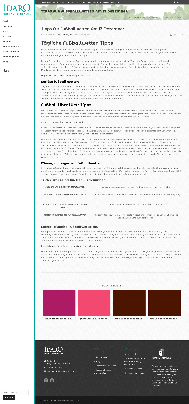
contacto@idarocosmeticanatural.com (103, 2)
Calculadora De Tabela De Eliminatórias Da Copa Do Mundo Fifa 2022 (130, 319)
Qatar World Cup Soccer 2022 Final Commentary (95, 319)
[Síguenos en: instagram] (52, 380)
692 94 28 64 (76, 2)
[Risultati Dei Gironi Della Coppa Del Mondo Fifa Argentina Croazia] (59, 303)
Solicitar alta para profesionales (102, 371)
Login (178, 2)
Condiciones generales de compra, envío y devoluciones (135, 361)
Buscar (8, 398)
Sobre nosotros (102, 357)
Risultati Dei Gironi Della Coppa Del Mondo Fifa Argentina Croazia (59, 319)
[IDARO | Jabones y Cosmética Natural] (17, 9)
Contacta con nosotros (106, 366)
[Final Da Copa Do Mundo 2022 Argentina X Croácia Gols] (164, 303)
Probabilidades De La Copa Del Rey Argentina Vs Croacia (69, 246)
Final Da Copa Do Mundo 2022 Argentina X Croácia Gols (165, 319)
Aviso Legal (130, 354)
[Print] (171, 34)
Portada (134, 17)
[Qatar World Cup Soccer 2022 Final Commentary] (94, 303)
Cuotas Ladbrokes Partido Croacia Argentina (63, 122)
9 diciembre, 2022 (65, 34)
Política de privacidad (134, 373)
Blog (98, 361)
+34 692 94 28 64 (55, 367)
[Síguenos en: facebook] (46, 380)
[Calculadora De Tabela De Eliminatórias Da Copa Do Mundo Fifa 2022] (129, 303)
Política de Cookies (133, 369)
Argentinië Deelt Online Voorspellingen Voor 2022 (65, 75)
